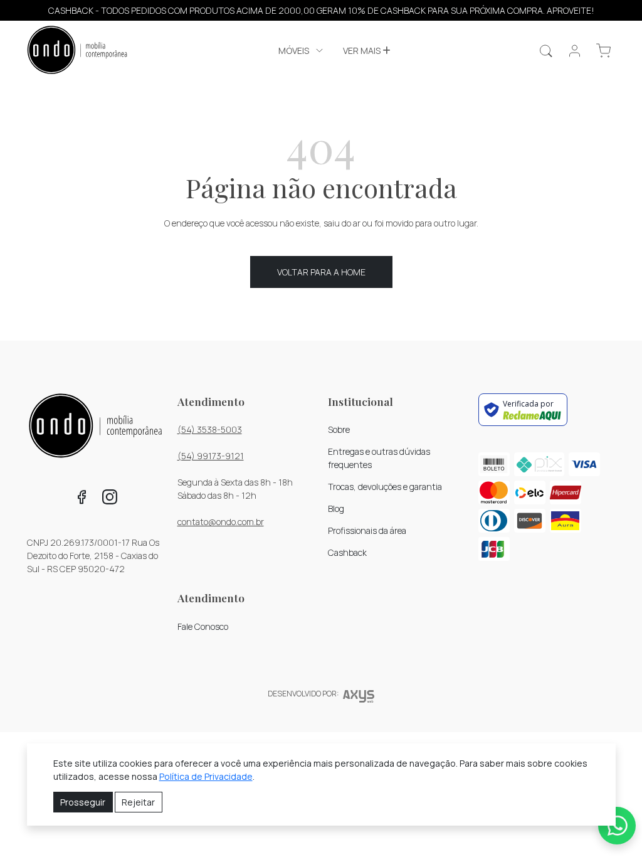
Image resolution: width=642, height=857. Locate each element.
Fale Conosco (202, 626)
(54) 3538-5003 (209, 429)
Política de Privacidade (206, 776)
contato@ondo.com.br (220, 522)
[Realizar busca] (546, 51)
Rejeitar (138, 802)
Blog (336, 508)
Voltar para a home (321, 272)
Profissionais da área (367, 530)
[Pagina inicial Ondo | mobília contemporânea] (77, 51)
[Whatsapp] (617, 825)
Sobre (339, 429)
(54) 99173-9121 (210, 456)
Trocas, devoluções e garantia (385, 486)
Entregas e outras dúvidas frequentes (379, 458)
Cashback (347, 552)
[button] (302, 50)
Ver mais (362, 50)
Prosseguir (82, 802)
